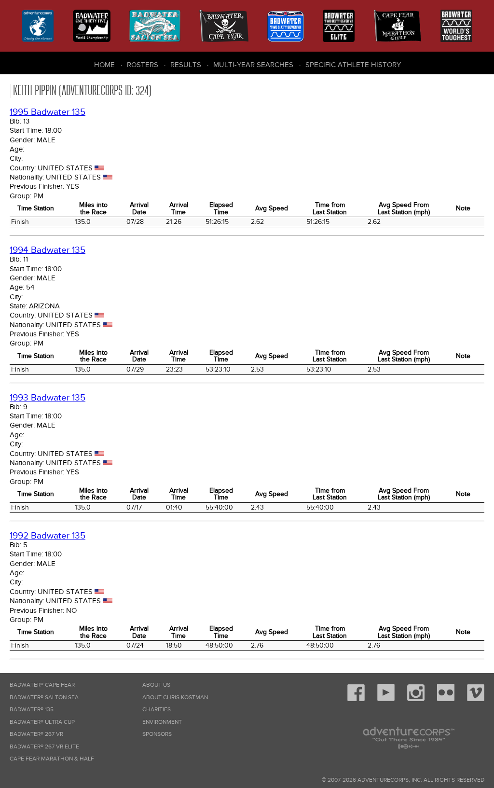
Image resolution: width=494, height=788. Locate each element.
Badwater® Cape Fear (42, 685)
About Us (156, 685)
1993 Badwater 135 (47, 397)
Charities (156, 709)
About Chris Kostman (175, 697)
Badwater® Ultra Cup (42, 722)
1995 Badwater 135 (47, 112)
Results (185, 64)
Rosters (142, 64)
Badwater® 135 (32, 709)
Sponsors (157, 734)
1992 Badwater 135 (47, 535)
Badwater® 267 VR (36, 734)
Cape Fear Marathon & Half (52, 759)
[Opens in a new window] (356, 699)
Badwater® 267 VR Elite (44, 747)
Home (104, 64)
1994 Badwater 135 (47, 250)
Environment (162, 722)
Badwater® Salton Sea (44, 697)
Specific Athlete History (353, 64)
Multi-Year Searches (253, 64)
